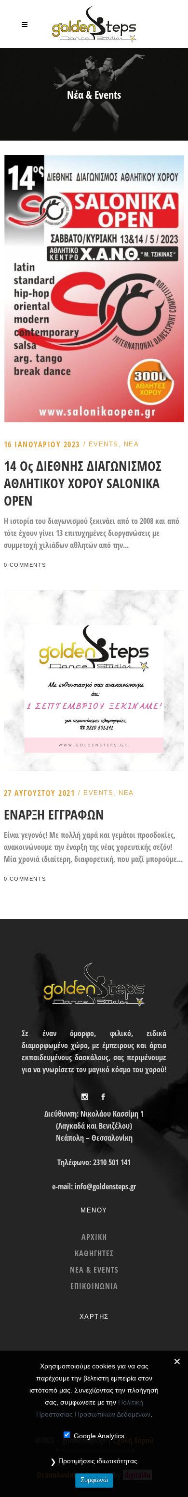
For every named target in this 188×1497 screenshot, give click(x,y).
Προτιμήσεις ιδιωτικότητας (97, 1461)
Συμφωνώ (94, 1480)
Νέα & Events (94, 1269)
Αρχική (94, 1237)
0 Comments (25, 565)
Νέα (131, 444)
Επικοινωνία (94, 1286)
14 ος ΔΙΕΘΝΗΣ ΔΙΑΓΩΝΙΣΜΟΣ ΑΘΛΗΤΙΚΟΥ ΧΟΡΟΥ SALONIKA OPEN (82, 482)
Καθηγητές (94, 1253)
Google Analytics (99, 1436)
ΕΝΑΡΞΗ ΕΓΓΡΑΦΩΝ (54, 814)
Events (104, 444)
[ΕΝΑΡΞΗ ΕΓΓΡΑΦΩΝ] (94, 596)
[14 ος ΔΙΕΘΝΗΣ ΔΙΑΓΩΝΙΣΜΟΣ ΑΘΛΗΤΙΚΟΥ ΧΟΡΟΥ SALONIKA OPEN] (94, 161)
